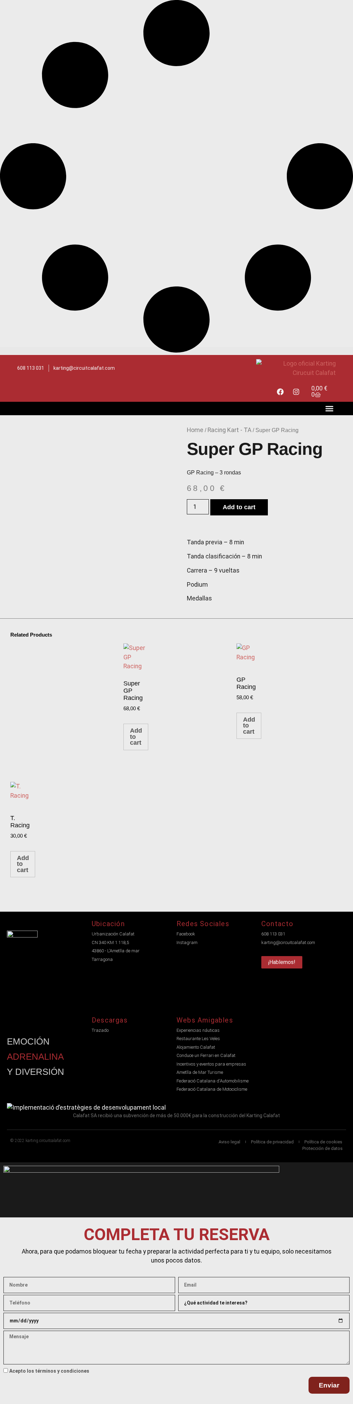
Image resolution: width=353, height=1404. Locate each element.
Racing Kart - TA (229, 430)
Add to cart (239, 507)
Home (195, 430)
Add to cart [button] (136, 736)
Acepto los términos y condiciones (49, 1371)
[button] (329, 408)
